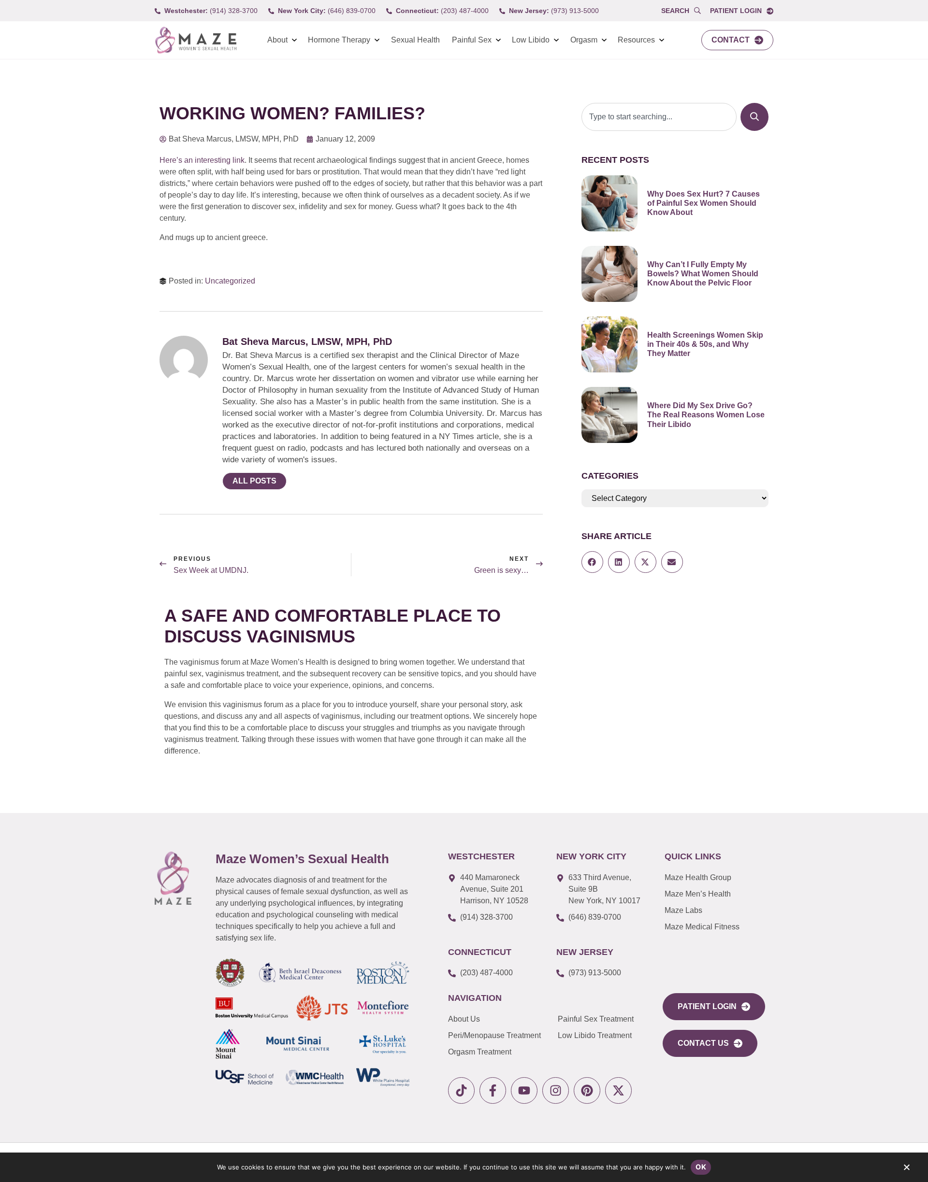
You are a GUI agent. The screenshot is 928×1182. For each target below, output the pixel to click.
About (277, 40)
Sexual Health (415, 40)
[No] (906, 1169)
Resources (636, 40)
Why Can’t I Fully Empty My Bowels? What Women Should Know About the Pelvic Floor (702, 273)
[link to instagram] (555, 1090)
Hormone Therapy (339, 40)
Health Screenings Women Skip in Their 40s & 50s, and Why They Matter (705, 344)
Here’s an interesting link (202, 160)
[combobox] (659, 117)
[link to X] (618, 1090)
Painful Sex (472, 40)
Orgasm (583, 40)
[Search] (754, 117)
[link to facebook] (492, 1090)
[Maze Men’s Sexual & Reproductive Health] (173, 878)
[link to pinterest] (587, 1090)
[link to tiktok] (461, 1090)
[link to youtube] (524, 1090)
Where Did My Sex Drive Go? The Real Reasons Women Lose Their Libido (706, 414)
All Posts (254, 481)
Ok (701, 1167)
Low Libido (531, 40)
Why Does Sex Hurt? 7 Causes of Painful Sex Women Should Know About (703, 203)
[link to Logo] (195, 40)
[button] (592, 562)
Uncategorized (230, 281)
